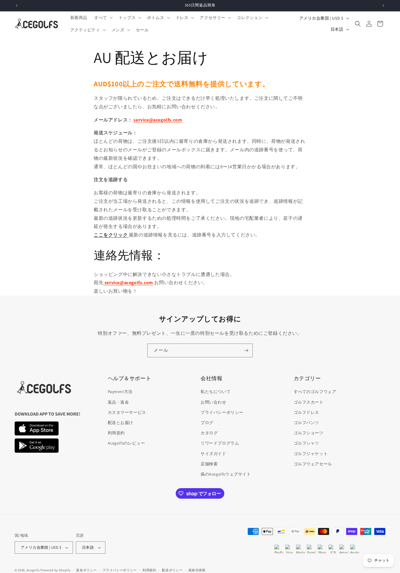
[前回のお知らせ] (16, 5)
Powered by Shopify (55, 570)
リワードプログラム (220, 443)
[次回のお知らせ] (383, 5)
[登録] (246, 350)
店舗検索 (209, 463)
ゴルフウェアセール (313, 463)
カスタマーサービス (127, 412)
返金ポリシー (86, 570)
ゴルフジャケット (311, 453)
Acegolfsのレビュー (126, 443)
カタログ (209, 432)
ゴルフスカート (309, 402)
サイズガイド (213, 453)
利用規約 (116, 432)
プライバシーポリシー (222, 412)
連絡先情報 (197, 570)
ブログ (207, 422)
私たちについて (215, 391)
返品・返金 (118, 402)
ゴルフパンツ (306, 422)
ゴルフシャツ (306, 443)
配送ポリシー (172, 570)
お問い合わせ (213, 402)
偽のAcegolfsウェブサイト (226, 474)
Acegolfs (33, 570)
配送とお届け (121, 422)
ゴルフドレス (306, 412)
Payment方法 (120, 391)
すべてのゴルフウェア (315, 391)
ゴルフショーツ (309, 432)
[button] (103, 17)
